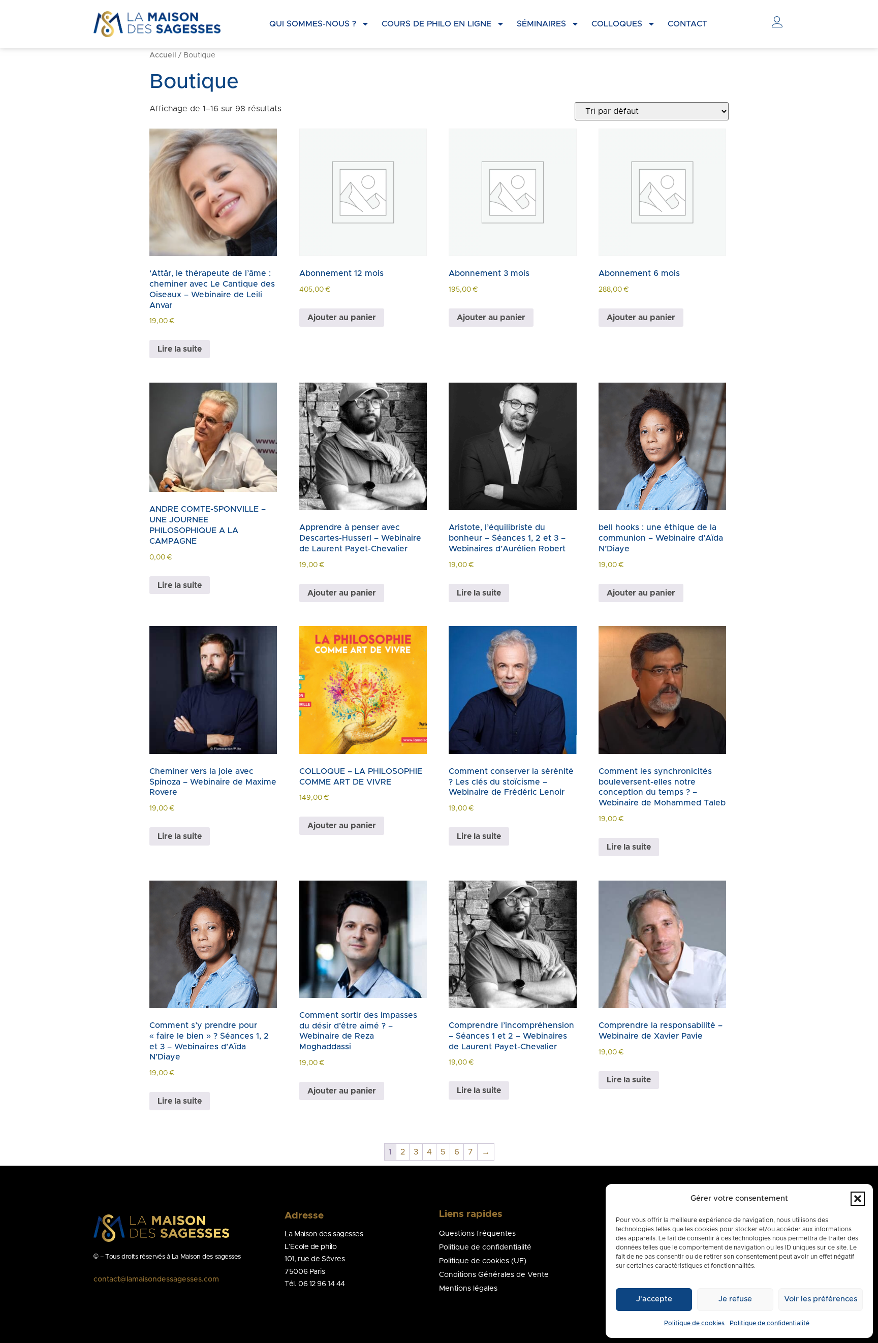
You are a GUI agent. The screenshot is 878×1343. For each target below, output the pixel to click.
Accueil (162, 55)
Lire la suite (180, 349)
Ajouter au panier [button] (341, 318)
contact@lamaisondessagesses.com (156, 1279)
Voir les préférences (820, 1299)
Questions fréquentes (477, 1233)
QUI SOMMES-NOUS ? (312, 24)
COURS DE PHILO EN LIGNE (436, 24)
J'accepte (654, 1299)
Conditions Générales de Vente (494, 1274)
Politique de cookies (694, 1323)
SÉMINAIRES (541, 24)
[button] (858, 1199)
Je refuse (735, 1299)
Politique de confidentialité (769, 1323)
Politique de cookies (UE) (482, 1261)
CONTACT (687, 24)
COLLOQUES (616, 24)
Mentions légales (468, 1288)
